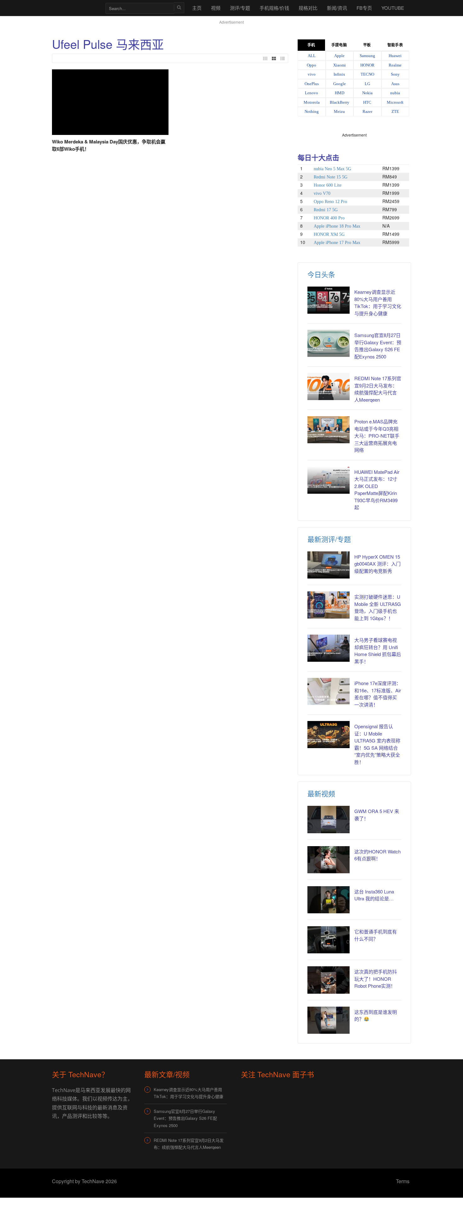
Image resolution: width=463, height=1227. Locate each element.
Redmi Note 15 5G (330, 177)
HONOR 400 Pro (329, 218)
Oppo (311, 65)
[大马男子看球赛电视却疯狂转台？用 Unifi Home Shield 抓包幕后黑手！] (328, 648)
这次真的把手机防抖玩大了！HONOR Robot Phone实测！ (375, 978)
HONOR (367, 65)
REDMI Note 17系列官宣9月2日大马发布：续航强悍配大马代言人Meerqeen (377, 389)
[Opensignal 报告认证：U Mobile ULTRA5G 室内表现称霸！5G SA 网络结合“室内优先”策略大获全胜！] (328, 734)
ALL (312, 55)
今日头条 (321, 274)
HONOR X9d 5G (329, 234)
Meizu (339, 111)
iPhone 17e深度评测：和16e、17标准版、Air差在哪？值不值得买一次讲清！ (377, 694)
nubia (395, 92)
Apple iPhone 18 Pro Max (337, 226)
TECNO (367, 74)
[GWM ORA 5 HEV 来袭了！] (328, 819)
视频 (215, 7)
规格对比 (308, 7)
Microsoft (395, 102)
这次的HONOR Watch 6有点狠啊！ (377, 855)
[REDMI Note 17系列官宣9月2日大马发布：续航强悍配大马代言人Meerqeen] (328, 386)
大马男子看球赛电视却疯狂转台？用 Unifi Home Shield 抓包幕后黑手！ (377, 651)
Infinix (339, 74)
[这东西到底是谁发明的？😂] (328, 1020)
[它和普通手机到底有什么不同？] (328, 939)
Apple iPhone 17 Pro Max (337, 242)
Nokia (367, 92)
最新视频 (321, 793)
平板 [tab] (367, 45)
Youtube (392, 7)
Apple (339, 55)
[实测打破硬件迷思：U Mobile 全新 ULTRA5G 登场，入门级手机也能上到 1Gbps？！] (328, 605)
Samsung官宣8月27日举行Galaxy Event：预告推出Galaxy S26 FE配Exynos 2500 (377, 346)
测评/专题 (240, 7)
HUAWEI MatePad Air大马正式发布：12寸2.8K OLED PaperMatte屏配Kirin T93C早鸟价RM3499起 (376, 489)
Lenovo (311, 92)
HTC (367, 102)
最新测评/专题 (329, 539)
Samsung (367, 55)
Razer (367, 111)
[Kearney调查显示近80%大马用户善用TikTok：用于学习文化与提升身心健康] (328, 300)
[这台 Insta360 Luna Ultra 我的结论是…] (328, 899)
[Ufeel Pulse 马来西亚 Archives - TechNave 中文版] (75, 7)
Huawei (395, 55)
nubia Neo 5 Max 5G (332, 168)
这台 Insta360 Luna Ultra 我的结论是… (374, 895)
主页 (197, 7)
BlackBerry (339, 102)
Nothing (312, 111)
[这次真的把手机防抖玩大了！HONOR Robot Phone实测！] (328, 979)
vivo (312, 74)
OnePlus (312, 83)
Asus (395, 83)
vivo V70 (322, 193)
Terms (402, 1181)
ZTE (395, 111)
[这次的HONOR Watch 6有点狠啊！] (328, 859)
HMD (339, 92)
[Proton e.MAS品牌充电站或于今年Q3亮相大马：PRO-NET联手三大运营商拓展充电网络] (328, 429)
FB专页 (364, 7)
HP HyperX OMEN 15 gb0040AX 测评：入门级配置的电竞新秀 (377, 563)
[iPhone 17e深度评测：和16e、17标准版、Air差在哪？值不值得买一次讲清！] (328, 691)
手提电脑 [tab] (338, 45)
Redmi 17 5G (326, 209)
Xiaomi (339, 65)
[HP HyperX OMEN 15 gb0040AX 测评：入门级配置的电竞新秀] (328, 565)
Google (339, 83)
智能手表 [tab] (395, 45)
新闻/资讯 (337, 7)
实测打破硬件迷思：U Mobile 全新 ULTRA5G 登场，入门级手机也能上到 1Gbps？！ (377, 607)
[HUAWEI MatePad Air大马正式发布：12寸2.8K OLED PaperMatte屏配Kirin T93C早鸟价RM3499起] (328, 480)
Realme (395, 65)
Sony (395, 74)
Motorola (312, 102)
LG (367, 83)
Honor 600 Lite (327, 185)
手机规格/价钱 (274, 7)
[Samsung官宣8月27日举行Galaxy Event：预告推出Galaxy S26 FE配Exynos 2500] (328, 343)
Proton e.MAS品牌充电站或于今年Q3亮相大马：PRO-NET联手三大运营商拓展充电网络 (376, 435)
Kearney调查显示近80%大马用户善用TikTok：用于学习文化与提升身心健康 (377, 302)
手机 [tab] (311, 45)
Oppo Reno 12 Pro (330, 201)
